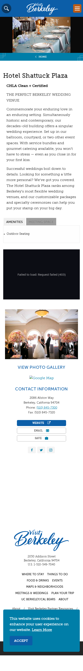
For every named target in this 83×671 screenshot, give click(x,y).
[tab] (14, 221)
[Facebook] (32, 450)
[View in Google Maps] (41, 378)
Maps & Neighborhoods (44, 586)
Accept (21, 641)
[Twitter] (41, 450)
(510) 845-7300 (46, 407)
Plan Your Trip (62, 593)
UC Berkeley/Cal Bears (38, 599)
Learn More (42, 630)
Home (43, 57)
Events (57, 580)
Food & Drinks (38, 580)
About (63, 599)
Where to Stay (33, 574)
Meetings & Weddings (31, 593)
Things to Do (57, 574)
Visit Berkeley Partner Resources (50, 609)
